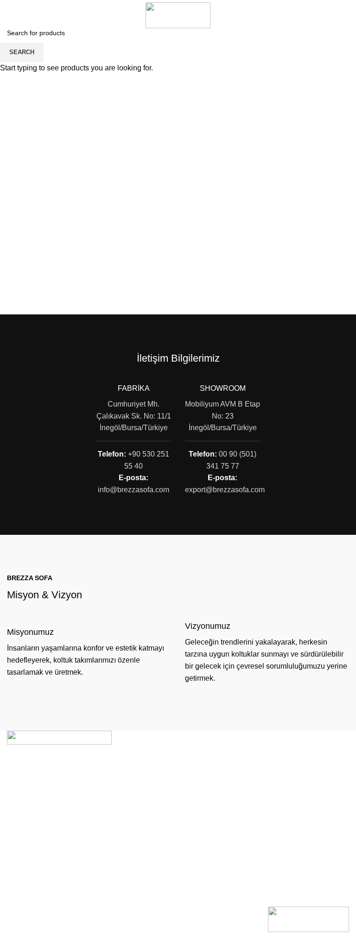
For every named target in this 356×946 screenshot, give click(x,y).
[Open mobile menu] (10, 15)
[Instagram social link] (343, 15)
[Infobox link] (89, 652)
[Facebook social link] (331, 15)
